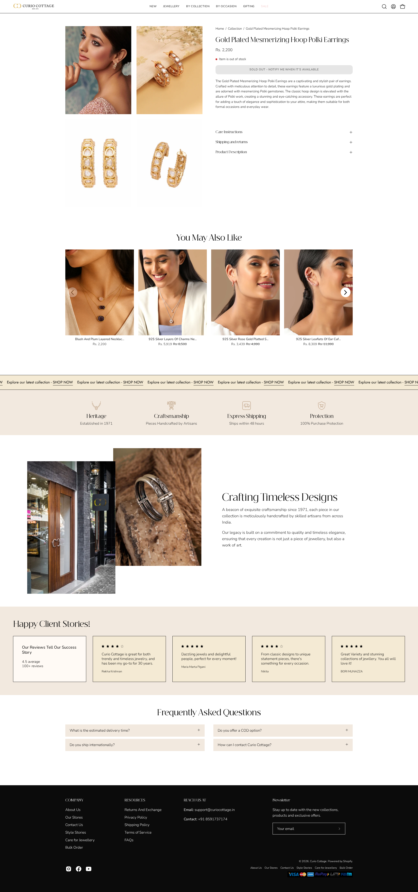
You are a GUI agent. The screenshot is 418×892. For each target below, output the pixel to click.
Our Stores (74, 817)
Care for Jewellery (80, 839)
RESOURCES (135, 800)
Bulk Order (74, 847)
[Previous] (72, 292)
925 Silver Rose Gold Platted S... (245, 339)
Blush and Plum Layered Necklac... (99, 339)
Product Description (231, 152)
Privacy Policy (136, 817)
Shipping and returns (232, 142)
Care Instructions (229, 132)
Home (220, 28)
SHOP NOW (30, 382)
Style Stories (75, 832)
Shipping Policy (137, 824)
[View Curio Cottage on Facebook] (78, 869)
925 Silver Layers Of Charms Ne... (173, 339)
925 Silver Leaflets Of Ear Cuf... (318, 339)
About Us (73, 809)
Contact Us (74, 824)
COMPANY (74, 800)
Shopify (347, 861)
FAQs (129, 839)
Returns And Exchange (143, 809)
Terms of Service (138, 832)
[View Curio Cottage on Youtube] (88, 869)
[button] (171, 6)
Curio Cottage (318, 861)
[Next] (346, 292)
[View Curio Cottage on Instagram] (68, 869)
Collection (235, 28)
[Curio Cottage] (33, 6)
